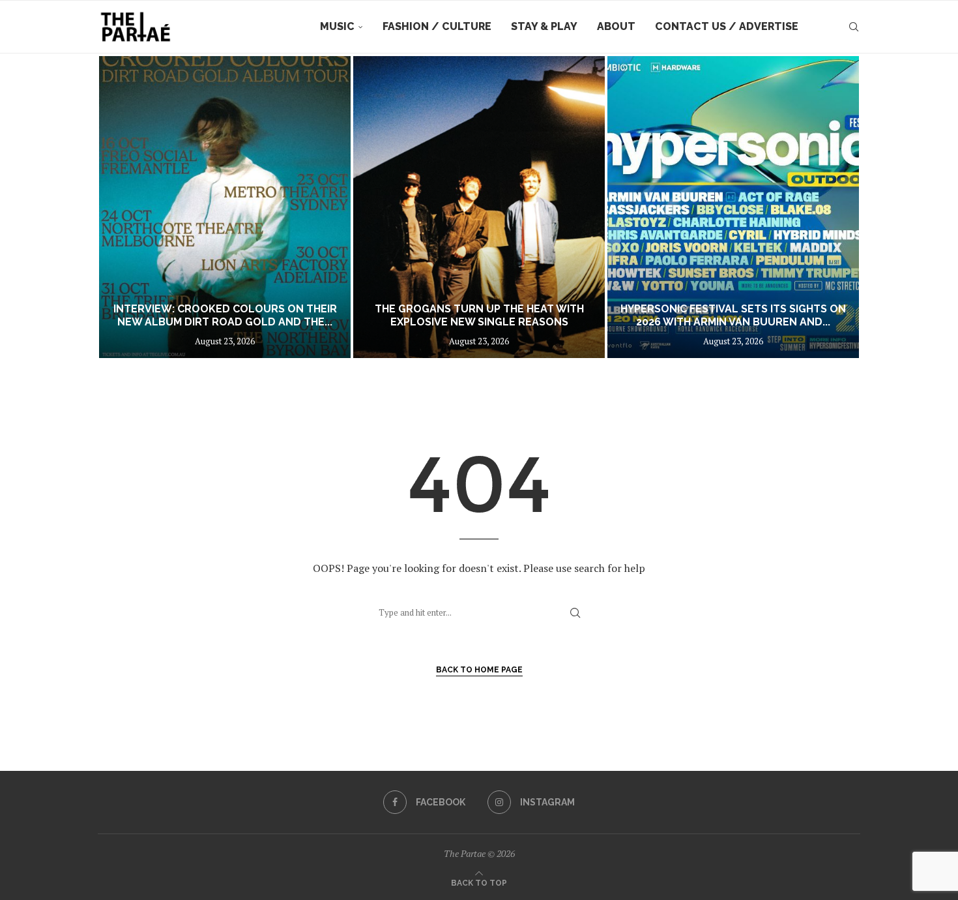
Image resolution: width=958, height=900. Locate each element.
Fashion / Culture (437, 26)
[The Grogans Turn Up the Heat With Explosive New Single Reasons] (479, 207)
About (616, 26)
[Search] (853, 27)
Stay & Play (544, 26)
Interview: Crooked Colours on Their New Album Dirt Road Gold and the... (225, 316)
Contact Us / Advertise (726, 26)
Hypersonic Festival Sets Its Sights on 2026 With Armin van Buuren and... (733, 316)
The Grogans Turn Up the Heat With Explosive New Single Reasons (479, 316)
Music (337, 26)
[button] (122, 207)
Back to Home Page (479, 669)
